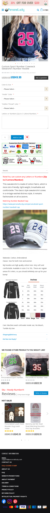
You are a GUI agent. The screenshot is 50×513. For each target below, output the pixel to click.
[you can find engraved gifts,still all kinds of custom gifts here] (15, 9)
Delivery (5, 483)
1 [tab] (21, 440)
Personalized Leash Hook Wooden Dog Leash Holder (14, 426)
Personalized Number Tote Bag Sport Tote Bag (37, 377)
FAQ (3, 472)
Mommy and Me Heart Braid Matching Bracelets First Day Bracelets (35, 426)
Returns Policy (8, 493)
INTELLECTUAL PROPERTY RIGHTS (14, 496)
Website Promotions (10, 476)
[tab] (25, 170)
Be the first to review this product (23, 73)
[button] (16, 63)
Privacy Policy (8, 490)
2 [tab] (25, 440)
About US (6, 469)
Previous (2, 413)
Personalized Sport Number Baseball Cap (12, 377)
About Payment (8, 479)
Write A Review (41, 393)
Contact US (7, 462)
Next (47, 413)
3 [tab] (28, 440)
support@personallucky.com (12, 459)
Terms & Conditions (10, 486)
